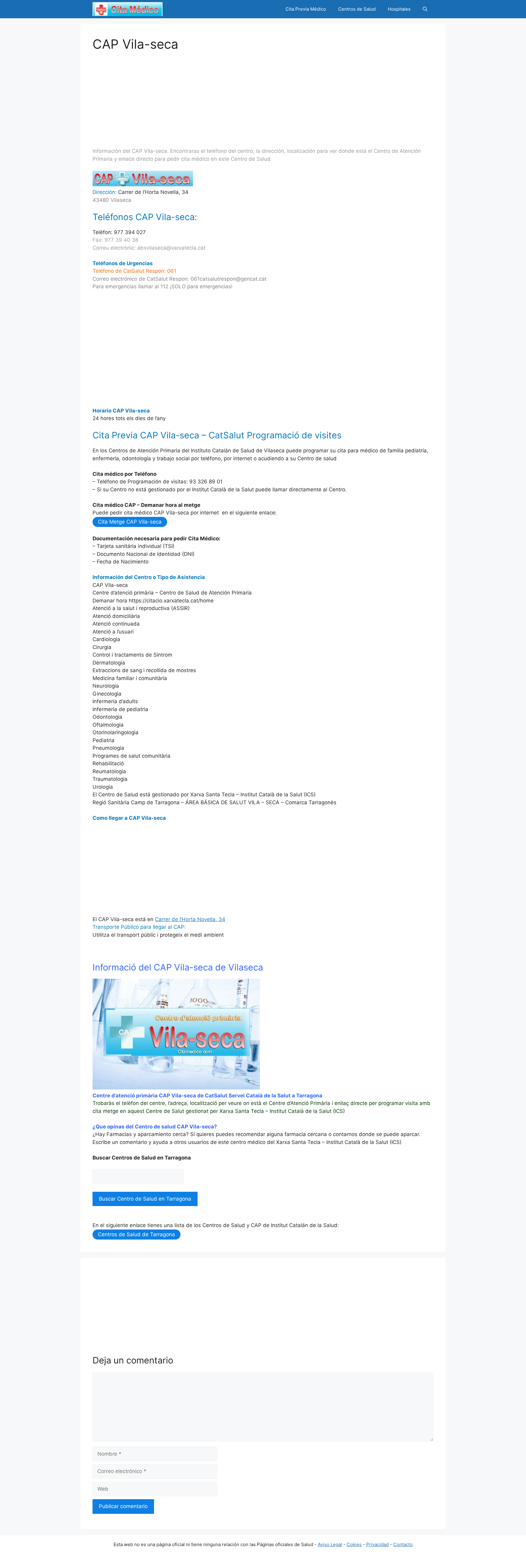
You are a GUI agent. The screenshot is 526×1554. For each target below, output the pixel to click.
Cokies (354, 1544)
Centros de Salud (357, 9)
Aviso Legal (330, 1544)
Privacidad (377, 1544)
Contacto (403, 1544)
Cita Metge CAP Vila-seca (130, 522)
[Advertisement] (263, 94)
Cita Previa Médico (306, 9)
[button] (425, 9)
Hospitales (399, 9)
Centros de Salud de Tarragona (136, 1234)
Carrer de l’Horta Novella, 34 (190, 919)
